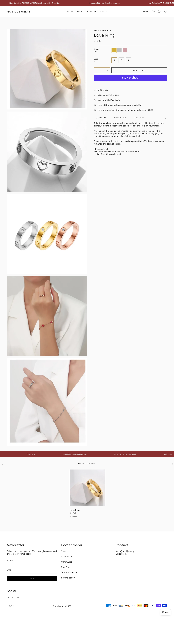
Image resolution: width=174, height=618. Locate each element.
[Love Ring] (87, 488)
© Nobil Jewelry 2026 (62, 606)
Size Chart (66, 567)
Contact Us (66, 556)
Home (96, 30)
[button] (79, 11)
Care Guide (66, 562)
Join (31, 578)
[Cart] (165, 11)
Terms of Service (69, 572)
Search (64, 551)
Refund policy (68, 577)
